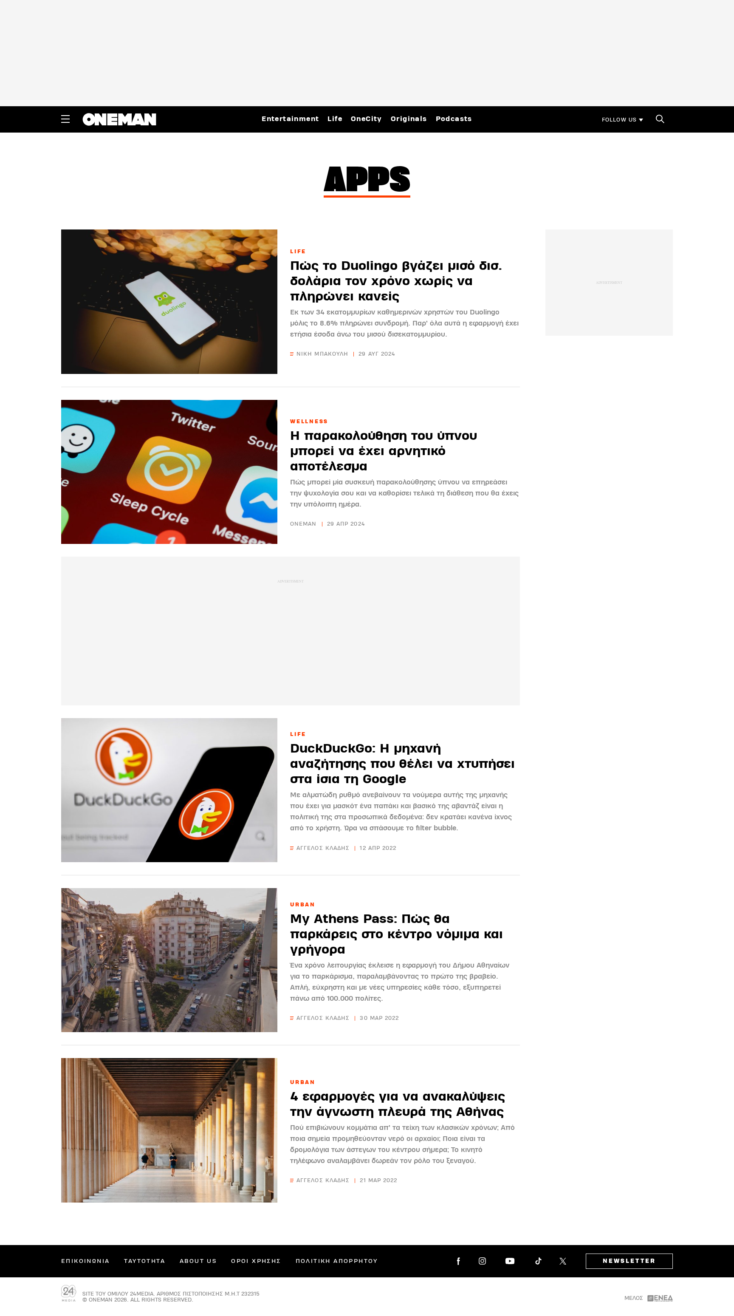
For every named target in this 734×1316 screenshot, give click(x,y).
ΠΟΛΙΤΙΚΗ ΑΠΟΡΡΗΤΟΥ (337, 1261)
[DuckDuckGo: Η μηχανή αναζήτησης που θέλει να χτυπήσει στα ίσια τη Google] (169, 790)
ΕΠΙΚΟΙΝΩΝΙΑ (85, 1261)
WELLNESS (309, 422)
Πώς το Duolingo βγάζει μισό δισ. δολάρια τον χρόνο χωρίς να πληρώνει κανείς (396, 281)
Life (334, 119)
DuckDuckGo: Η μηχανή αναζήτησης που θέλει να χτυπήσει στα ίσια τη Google (402, 764)
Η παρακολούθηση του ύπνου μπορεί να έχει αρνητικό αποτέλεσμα (383, 451)
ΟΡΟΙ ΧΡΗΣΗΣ (256, 1261)
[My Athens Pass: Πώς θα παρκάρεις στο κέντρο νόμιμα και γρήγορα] (169, 960)
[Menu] (65, 119)
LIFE (298, 252)
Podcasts (454, 119)
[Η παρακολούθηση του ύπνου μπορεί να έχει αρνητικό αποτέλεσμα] (169, 472)
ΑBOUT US (198, 1261)
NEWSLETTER (629, 1261)
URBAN (303, 905)
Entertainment (290, 119)
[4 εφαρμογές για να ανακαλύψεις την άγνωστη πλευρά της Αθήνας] (169, 1130)
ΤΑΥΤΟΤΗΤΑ (144, 1261)
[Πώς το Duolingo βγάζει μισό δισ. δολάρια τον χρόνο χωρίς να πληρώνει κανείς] (169, 301)
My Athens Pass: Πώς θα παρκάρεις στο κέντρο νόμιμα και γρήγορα (396, 934)
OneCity (366, 119)
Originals (409, 119)
